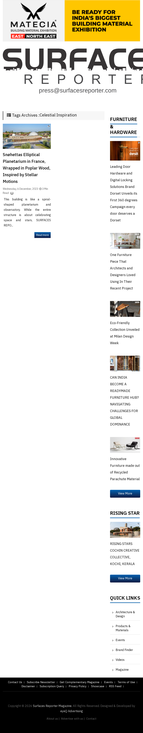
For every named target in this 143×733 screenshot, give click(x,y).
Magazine (122, 669)
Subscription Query (52, 686)
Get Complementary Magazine (79, 682)
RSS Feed (115, 686)
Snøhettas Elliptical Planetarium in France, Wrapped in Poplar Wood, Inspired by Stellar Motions (26, 168)
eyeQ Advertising (71, 711)
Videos (120, 659)
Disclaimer (28, 686)
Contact (91, 718)
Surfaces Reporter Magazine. (52, 706)
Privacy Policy (77, 686)
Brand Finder (124, 650)
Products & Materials (123, 628)
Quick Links (125, 599)
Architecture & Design (125, 614)
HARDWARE (123, 133)
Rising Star (125, 514)
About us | (53, 718)
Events (120, 640)
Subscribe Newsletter (41, 682)
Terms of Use (126, 682)
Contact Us (15, 682)
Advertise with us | (73, 718)
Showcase (97, 686)
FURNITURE (123, 120)
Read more (42, 235)
